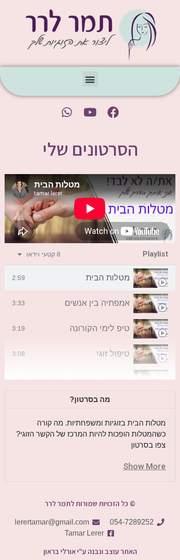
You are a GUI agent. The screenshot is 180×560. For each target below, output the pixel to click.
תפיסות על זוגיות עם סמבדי (81, 379)
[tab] (90, 278)
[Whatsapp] (66, 111)
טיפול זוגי (113, 353)
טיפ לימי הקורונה (100, 328)
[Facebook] (113, 111)
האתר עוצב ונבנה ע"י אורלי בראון (90, 551)
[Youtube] (90, 111)
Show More (144, 466)
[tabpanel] (90, 208)
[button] (90, 79)
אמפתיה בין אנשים (97, 303)
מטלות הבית (108, 277)
